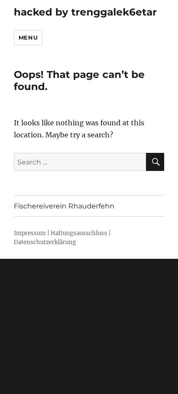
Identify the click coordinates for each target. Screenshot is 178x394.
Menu (28, 37)
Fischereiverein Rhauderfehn (64, 206)
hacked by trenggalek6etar (85, 12)
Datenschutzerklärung (45, 242)
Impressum (30, 233)
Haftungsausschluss (79, 233)
